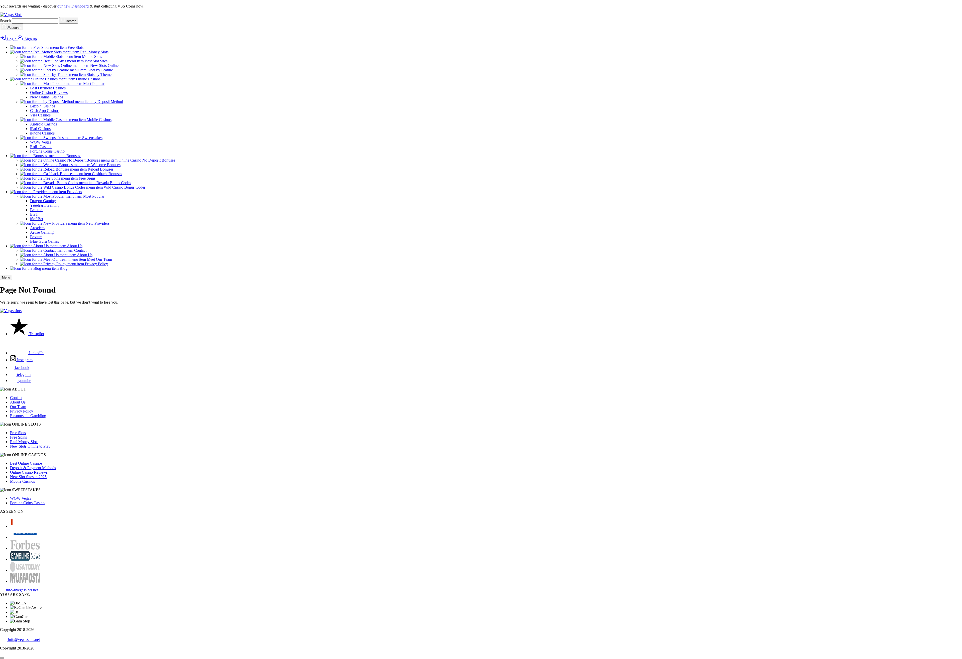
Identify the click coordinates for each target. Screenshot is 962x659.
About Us (18, 402)
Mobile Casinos (22, 481)
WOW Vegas (20, 498)
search (70, 21)
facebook (21, 367)
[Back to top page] (2, 658)
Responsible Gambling (28, 416)
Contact (16, 398)
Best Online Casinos (26, 463)
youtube (24, 380)
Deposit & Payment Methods (33, 468)
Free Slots (18, 433)
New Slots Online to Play (30, 446)
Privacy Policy (21, 411)
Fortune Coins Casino (27, 503)
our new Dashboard (73, 6)
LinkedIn (36, 353)
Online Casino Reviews (29, 472)
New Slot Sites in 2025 (28, 477)
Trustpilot (36, 334)
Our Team (18, 407)
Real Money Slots (24, 442)
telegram (23, 374)
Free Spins (18, 437)
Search (5, 21)
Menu (6, 277)
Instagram (24, 360)
